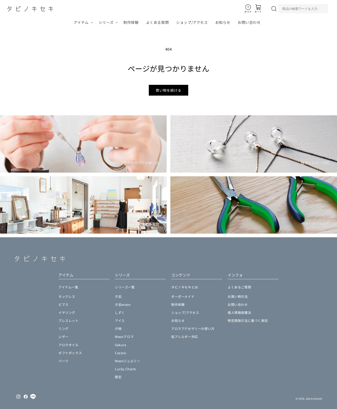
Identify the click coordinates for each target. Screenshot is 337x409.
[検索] (274, 8)
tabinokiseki (314, 398)
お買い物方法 (238, 296)
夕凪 (118, 296)
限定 (118, 377)
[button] (82, 22)
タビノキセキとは (184, 287)
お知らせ (178, 320)
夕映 (118, 328)
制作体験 (178, 304)
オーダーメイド (182, 296)
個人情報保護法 (239, 312)
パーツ (63, 361)
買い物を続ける (168, 90)
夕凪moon (123, 304)
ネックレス (66, 296)
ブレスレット (68, 320)
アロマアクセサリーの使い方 (193, 328)
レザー (63, 336)
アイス (120, 320)
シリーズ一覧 (125, 287)
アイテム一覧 (68, 287)
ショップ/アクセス (185, 312)
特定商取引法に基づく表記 (248, 320)
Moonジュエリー (127, 361)
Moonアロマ (124, 336)
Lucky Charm (125, 369)
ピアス (63, 304)
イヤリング (66, 312)
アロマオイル (68, 345)
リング (63, 328)
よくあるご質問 (239, 287)
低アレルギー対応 (184, 336)
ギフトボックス (70, 353)
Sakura (120, 345)
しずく (120, 312)
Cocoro (120, 353)
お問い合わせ (238, 304)
